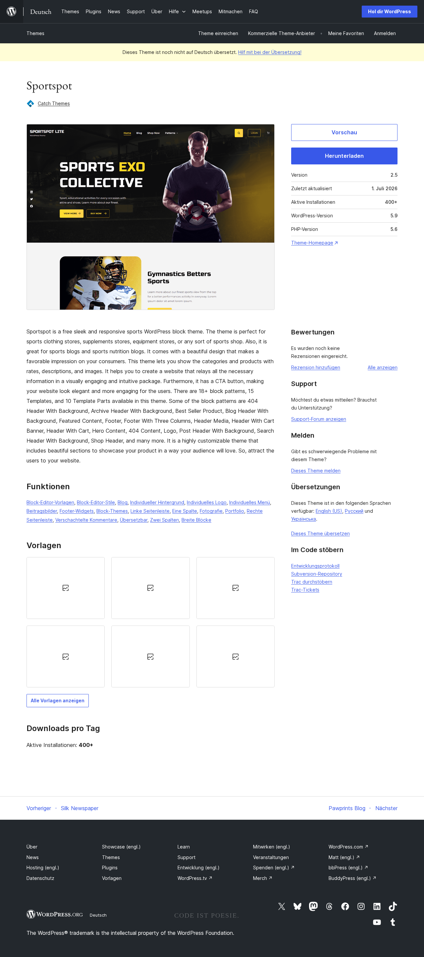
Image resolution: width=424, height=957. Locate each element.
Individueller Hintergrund (157, 502)
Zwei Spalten (164, 520)
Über (31, 846)
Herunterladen (344, 155)
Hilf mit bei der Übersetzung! (269, 52)
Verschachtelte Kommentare (86, 520)
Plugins (110, 867)
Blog (123, 502)
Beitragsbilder (41, 511)
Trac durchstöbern (311, 582)
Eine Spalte (184, 511)
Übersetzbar (133, 520)
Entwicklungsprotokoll (315, 566)
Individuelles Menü (249, 502)
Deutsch (98, 915)
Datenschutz (40, 878)
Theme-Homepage (312, 242)
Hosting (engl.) (42, 867)
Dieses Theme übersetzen (320, 533)
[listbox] (150, 622)
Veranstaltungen (271, 857)
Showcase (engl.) (121, 846)
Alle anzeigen (383, 367)
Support (186, 857)
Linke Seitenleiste (150, 511)
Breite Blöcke (196, 520)
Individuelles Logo (207, 502)
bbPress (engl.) (348, 867)
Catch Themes (54, 103)
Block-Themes (112, 511)
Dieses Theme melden (316, 470)
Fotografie (211, 511)
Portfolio (234, 511)
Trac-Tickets (305, 589)
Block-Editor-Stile (96, 502)
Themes (35, 33)
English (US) (329, 511)
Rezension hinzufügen (315, 367)
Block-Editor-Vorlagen (50, 502)
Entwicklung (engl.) (199, 867)
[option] (65, 588)
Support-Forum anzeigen (318, 419)
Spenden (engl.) (274, 867)
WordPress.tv (195, 878)
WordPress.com (349, 846)
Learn (184, 846)
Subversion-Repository (316, 574)
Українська (303, 519)
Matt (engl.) (344, 857)
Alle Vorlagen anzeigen (57, 700)
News (32, 857)
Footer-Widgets (77, 511)
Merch (263, 878)
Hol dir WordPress (389, 11)
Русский (354, 511)
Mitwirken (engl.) (271, 846)
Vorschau (344, 132)
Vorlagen (112, 878)
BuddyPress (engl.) (353, 878)
